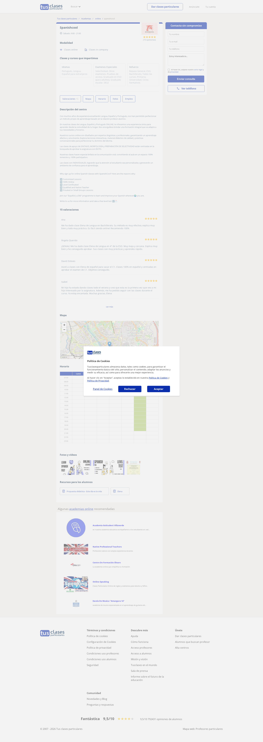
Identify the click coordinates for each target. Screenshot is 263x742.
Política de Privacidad (98, 380)
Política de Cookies (158, 377)
